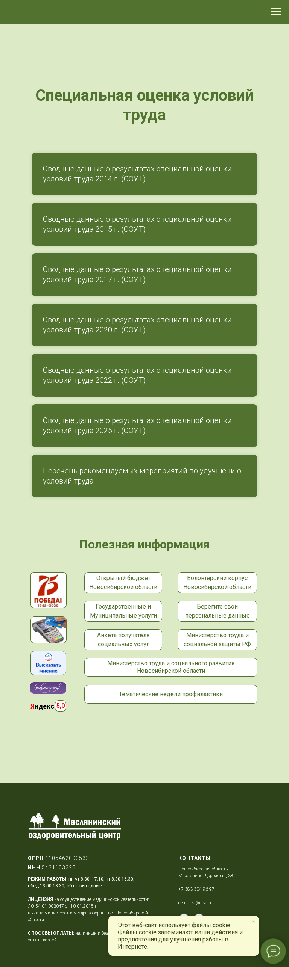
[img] (48, 663)
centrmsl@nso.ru (195, 902)
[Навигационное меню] (276, 12)
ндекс (42, 706)
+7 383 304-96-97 (196, 889)
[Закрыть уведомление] (253, 921)
